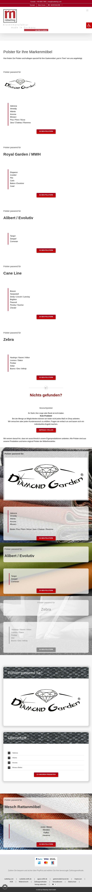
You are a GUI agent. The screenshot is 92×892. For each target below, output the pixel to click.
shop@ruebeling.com (54, 1)
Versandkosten (57, 882)
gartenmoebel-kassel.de (61, 879)
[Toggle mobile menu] (87, 10)
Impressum (78, 879)
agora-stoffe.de (42, 879)
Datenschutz (72, 882)
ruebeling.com (8, 879)
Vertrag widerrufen (40, 884)
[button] (89, 25)
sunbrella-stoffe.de (25, 879)
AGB (11, 882)
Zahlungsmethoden (40, 882)
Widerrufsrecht (23, 882)
